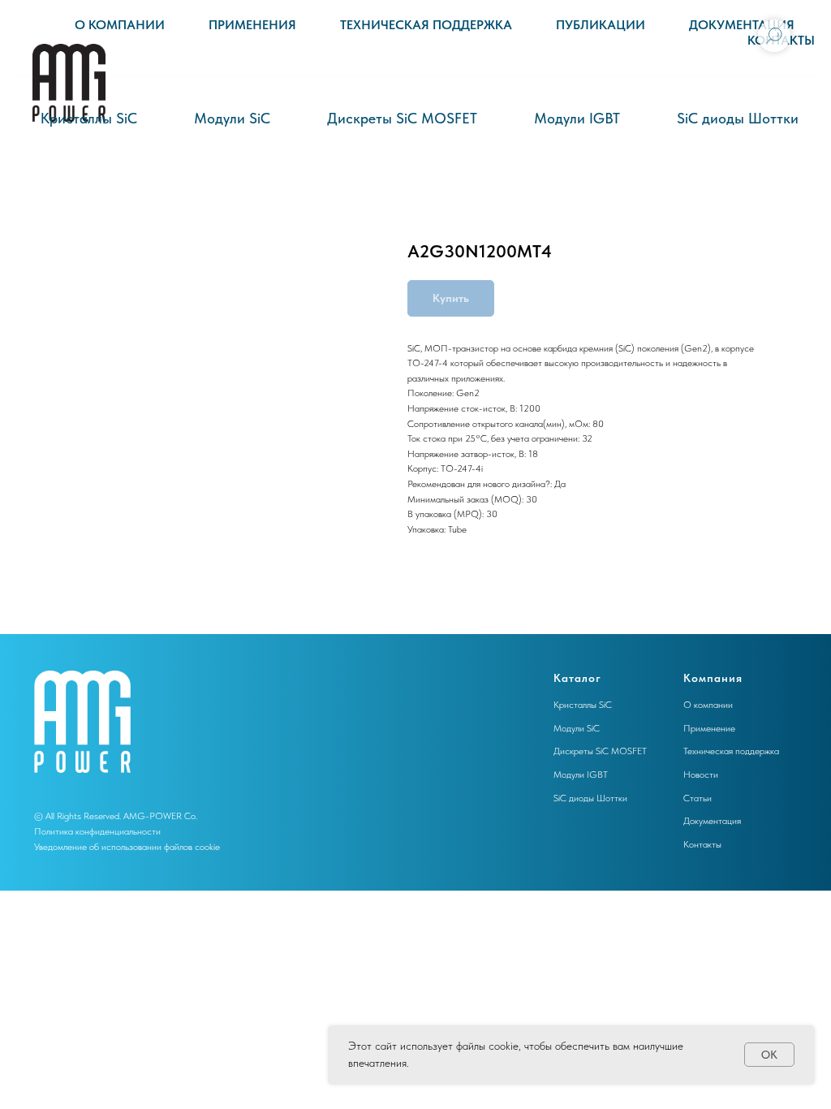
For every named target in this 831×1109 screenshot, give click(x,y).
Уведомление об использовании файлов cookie (127, 846)
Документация (741, 24)
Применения (252, 24)
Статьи (697, 798)
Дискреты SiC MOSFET (402, 118)
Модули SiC (232, 118)
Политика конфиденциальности (97, 831)
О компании (120, 24)
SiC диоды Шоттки (738, 118)
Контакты (702, 844)
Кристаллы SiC (89, 118)
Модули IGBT (577, 118)
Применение (709, 728)
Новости (700, 774)
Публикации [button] (600, 24)
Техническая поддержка (426, 24)
